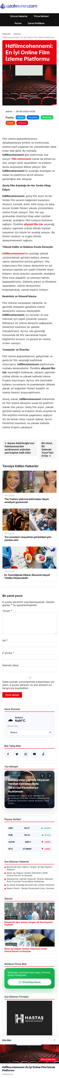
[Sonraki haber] (49, 775)
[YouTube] (34, 754)
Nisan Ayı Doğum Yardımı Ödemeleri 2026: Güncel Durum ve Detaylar (27, 874)
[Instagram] (25, 754)
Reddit (10, 123)
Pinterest (22, 123)
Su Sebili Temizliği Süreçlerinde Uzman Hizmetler (31, 885)
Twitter (20, 117)
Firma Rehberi (41, 16)
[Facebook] (8, 754)
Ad (5, 640)
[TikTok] (43, 754)
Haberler (6, 34)
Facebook (33, 117)
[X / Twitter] (16, 754)
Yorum (7, 610)
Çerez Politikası (36, 23)
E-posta (8, 652)
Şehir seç (13, 726)
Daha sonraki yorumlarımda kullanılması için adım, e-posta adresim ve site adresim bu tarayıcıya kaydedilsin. (28, 685)
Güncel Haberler (19, 16)
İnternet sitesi (10, 665)
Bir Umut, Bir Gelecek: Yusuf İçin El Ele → (47, 449)
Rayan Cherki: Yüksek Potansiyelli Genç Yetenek (30, 888)
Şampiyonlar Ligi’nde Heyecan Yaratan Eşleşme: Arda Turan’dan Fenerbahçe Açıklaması (30, 880)
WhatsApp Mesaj (30, 982)
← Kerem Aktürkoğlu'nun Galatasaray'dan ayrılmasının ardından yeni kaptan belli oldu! (19, 448)
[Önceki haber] (42, 775)
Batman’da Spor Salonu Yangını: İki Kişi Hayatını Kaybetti (29, 868)
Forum (18, 23)
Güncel (17, 34)
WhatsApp (46, 117)
